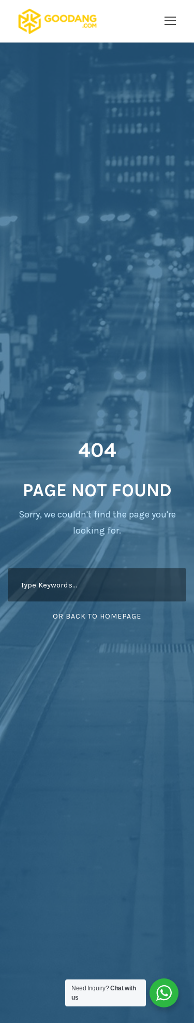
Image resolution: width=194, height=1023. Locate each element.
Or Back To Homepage (97, 616)
